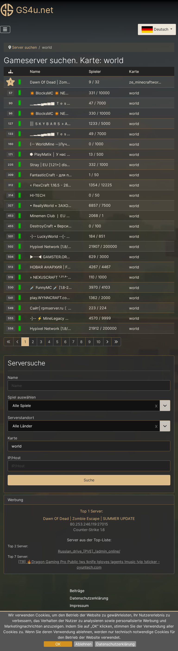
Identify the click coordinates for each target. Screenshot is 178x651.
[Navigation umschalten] (5, 29)
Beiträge (77, 590)
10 (98, 341)
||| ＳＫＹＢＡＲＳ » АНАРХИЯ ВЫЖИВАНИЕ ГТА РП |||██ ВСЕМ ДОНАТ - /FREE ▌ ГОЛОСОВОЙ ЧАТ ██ (51, 123)
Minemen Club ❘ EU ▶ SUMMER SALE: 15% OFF (51, 215)
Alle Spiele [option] (22, 405)
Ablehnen (83, 644)
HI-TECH (37, 195)
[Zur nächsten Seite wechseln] (107, 341)
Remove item (156, 405)
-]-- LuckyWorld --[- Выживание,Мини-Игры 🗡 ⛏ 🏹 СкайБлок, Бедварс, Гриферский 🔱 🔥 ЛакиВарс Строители (51, 236)
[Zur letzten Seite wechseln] (116, 341)
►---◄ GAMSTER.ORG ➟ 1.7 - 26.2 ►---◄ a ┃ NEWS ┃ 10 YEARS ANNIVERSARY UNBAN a (51, 257)
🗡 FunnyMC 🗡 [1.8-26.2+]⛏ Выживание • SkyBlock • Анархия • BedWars (51, 287)
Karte (12, 438)
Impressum (79, 605)
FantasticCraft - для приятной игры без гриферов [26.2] (51, 175)
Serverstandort (21, 417)
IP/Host (14, 457)
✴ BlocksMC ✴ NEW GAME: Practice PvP (51, 93)
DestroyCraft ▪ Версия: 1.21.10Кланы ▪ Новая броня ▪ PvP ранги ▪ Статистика (51, 226)
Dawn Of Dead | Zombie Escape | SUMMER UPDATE (51, 82)
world (134, 93)
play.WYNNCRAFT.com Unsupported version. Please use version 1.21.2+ (51, 297)
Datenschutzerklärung (115, 644)
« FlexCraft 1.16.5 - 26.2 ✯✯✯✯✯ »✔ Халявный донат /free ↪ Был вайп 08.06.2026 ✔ (51, 185)
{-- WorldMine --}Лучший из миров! (51, 144)
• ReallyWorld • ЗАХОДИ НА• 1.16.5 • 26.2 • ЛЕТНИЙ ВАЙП (51, 205)
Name (13, 377)
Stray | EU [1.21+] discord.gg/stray (51, 164)
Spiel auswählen (22, 397)
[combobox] (89, 405)
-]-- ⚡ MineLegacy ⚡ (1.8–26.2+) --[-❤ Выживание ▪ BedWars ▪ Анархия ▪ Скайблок (51, 318)
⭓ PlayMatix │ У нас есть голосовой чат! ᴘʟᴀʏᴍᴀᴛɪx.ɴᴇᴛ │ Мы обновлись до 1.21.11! (51, 154)
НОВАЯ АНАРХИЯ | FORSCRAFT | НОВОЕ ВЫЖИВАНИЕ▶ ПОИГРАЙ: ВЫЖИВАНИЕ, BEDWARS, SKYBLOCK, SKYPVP (51, 267)
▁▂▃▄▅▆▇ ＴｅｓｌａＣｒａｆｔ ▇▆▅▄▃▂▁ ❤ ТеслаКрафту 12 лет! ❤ (51, 103)
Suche (89, 480)
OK (57, 644)
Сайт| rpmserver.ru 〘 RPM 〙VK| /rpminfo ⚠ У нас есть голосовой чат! (51, 308)
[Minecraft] (25, 93)
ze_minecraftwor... (145, 82)
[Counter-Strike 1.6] (25, 82)
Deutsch (161, 29)
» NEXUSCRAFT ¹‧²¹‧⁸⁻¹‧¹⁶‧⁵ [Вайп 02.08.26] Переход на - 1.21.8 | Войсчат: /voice (51, 277)
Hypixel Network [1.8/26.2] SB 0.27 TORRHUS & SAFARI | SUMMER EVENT (51, 246)
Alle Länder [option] (22, 426)
